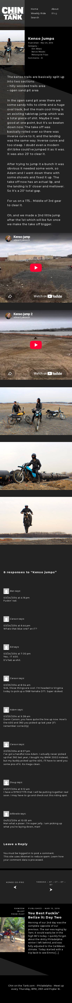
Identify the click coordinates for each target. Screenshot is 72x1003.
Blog (54, 13)
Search (35, 17)
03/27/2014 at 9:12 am (16, 789)
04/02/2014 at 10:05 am (17, 820)
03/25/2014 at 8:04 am (17, 685)
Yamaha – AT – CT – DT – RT (51, 883)
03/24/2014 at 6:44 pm (16, 625)
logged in (24, 853)
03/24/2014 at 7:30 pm (17, 653)
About (55, 9)
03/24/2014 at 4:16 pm (16, 597)
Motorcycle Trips (40, 55)
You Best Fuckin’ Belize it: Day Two (45, 915)
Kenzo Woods (38, 52)
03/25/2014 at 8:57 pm (16, 751)
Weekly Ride (38, 13)
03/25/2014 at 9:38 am (16, 716)
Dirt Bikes (37, 49)
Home (34, 9)
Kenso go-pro (15, 882)
